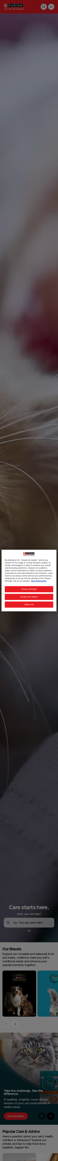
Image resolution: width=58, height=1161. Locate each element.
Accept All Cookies (29, 597)
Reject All (29, 604)
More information (38, 581)
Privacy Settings (29, 589)
